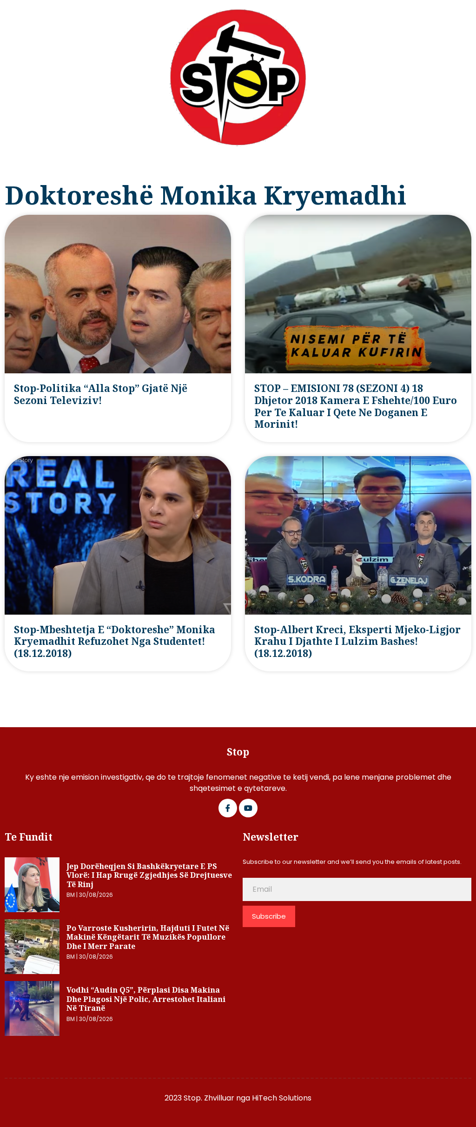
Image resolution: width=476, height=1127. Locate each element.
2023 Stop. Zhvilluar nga (208, 1098)
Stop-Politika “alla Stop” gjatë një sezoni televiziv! (100, 394)
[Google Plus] (248, 808)
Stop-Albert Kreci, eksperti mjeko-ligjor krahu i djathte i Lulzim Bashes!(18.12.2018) (357, 641)
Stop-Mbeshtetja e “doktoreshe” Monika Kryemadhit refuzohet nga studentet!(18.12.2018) (114, 641)
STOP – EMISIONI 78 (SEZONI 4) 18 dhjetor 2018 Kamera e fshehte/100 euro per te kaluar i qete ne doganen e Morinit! (355, 406)
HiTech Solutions (281, 1098)
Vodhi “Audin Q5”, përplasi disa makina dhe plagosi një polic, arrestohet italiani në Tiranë (145, 999)
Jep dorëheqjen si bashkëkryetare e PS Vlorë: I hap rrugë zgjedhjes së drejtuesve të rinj (149, 875)
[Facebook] (227, 808)
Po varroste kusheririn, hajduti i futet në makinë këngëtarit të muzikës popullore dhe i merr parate (147, 937)
